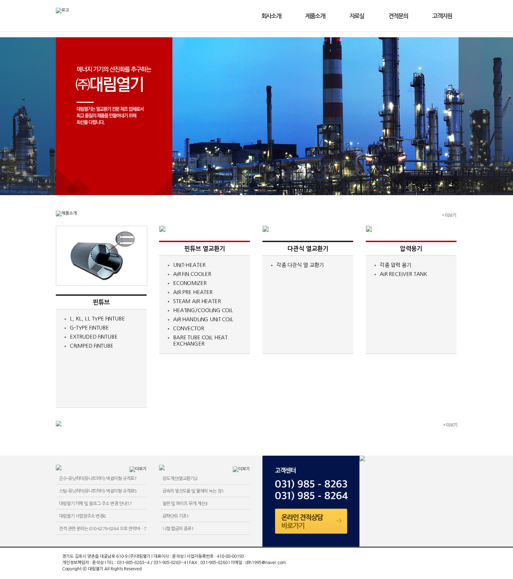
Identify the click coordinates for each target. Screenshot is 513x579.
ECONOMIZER (190, 283)
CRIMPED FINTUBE (91, 345)
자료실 (356, 16)
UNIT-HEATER (189, 265)
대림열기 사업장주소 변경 (82, 516)
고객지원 (442, 16)
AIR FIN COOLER (192, 274)
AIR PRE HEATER (193, 292)
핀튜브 (101, 302)
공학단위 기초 (175, 516)
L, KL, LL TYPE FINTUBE (97, 318)
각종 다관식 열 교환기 (300, 265)
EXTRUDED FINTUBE (94, 336)
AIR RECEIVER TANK (403, 274)
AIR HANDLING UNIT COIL (203, 319)
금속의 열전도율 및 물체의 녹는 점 (193, 491)
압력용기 (411, 249)
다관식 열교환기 (308, 249)
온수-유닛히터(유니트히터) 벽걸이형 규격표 (97, 478)
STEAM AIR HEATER (197, 301)
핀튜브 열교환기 (204, 249)
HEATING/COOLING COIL (203, 310)
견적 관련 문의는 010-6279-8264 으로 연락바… (102, 528)
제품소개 (315, 16)
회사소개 (271, 16)
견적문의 (398, 16)
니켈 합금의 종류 (178, 528)
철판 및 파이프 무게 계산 (184, 503)
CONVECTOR (188, 328)
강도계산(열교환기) (180, 478)
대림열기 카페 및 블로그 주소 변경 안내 (95, 503)
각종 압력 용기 (395, 265)
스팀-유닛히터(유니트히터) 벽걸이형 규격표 (97, 491)
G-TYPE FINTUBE (89, 327)
